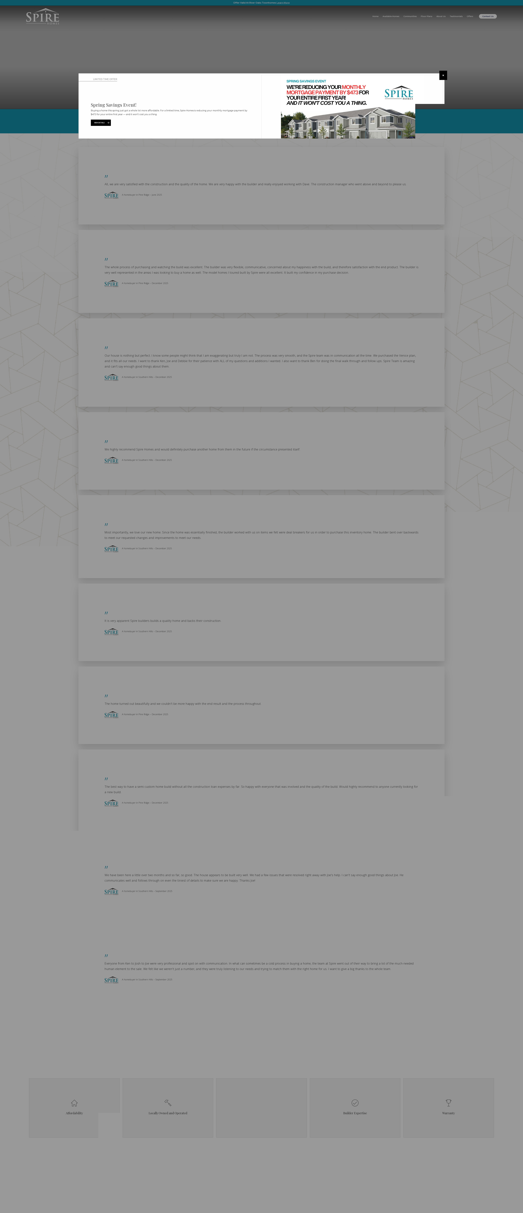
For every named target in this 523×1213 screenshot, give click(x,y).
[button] (101, 123)
